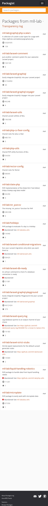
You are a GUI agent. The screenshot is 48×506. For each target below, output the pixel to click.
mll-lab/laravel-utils (12, 112)
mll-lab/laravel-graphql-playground (20, 292)
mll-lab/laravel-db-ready (14, 268)
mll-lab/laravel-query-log (14, 316)
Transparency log (12, 26)
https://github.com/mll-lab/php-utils (30, 378)
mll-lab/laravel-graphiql (14, 73)
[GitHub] (44, 496)
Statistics (4, 502)
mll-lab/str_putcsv (11, 204)
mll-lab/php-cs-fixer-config (15, 130)
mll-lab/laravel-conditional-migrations (21, 244)
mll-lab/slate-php (11, 184)
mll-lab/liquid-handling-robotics (18, 368)
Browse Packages (7, 505)
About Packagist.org (8, 496)
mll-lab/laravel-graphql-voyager (18, 91)
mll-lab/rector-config (13, 166)
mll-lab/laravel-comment (15, 53)
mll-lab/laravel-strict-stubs (16, 342)
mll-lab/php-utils (10, 148)
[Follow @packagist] (40, 496)
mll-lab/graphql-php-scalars (16, 32)
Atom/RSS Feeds (7, 498)
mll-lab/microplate (11, 392)
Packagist (8, 3)
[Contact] (35, 496)
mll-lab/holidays (10, 222)
